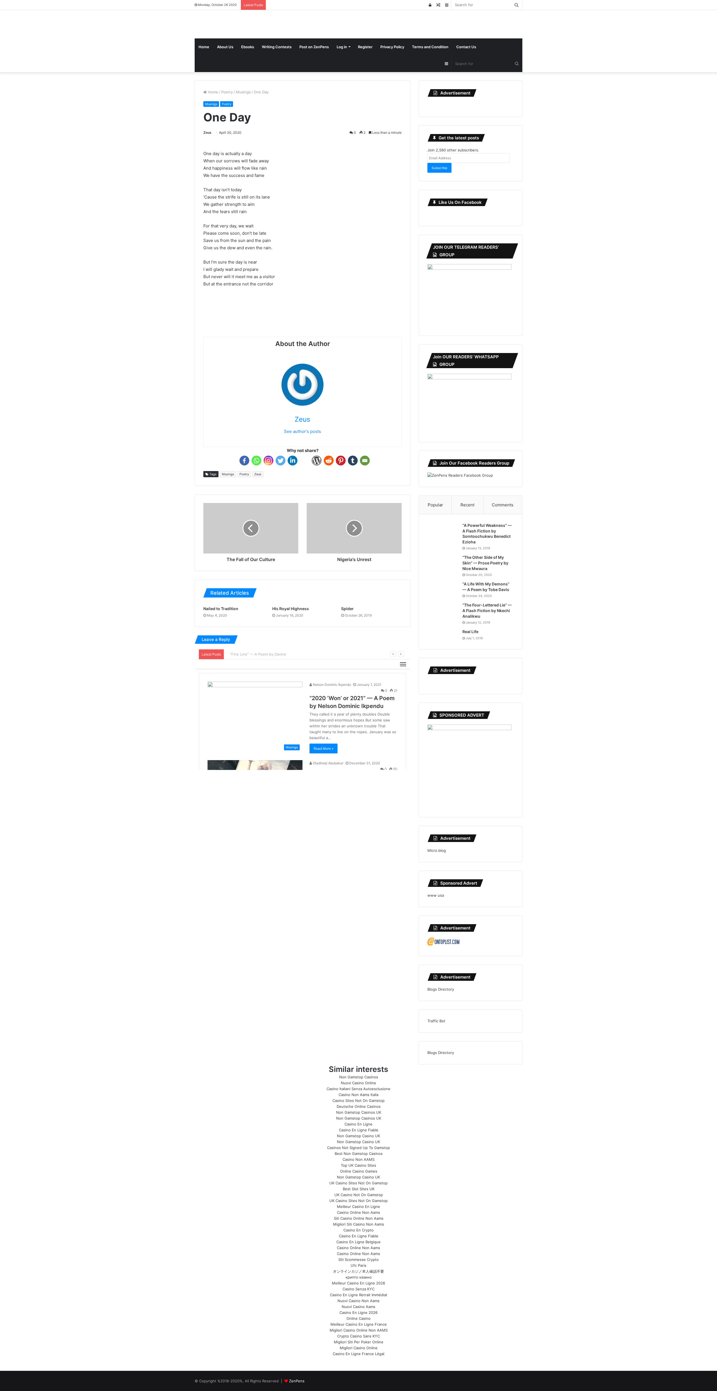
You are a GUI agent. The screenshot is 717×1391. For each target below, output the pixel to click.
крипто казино (359, 1277)
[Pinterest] (341, 460)
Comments (502, 505)
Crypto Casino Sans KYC (358, 1336)
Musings (243, 92)
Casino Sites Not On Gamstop (358, 1100)
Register (365, 47)
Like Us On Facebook (460, 202)
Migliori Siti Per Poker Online (358, 1342)
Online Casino (358, 1318)
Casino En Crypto (358, 1230)
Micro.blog (436, 850)
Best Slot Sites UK (358, 1189)
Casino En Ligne (358, 1124)
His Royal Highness (290, 608)
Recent (467, 505)
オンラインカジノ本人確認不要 (358, 1271)
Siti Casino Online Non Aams (358, 1218)
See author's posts (302, 431)
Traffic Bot (436, 1021)
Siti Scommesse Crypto (358, 1259)
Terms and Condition (430, 47)
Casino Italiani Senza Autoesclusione (358, 1088)
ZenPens (296, 1381)
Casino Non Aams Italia (358, 1094)
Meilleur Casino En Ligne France (358, 1324)
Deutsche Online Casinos (359, 1106)
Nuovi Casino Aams (358, 1306)
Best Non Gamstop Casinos (359, 1153)
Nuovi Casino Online (358, 1083)
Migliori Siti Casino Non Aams (358, 1224)
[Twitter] (280, 460)
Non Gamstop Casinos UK (358, 1112)
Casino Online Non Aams (358, 1212)
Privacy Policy (392, 47)
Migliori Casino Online (359, 1348)
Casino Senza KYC (358, 1289)
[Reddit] (329, 460)
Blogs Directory (440, 989)
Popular (435, 505)
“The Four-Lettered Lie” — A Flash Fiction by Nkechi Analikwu (487, 610)
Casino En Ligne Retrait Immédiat (358, 1295)
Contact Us (466, 47)
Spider (347, 608)
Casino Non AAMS (358, 1159)
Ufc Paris (358, 1265)
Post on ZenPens (314, 47)
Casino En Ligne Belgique (358, 1242)
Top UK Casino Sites (358, 1165)
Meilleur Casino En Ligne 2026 (358, 1283)
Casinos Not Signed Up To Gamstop (358, 1147)
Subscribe (439, 168)
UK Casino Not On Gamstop (358, 1194)
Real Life (470, 631)
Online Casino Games (358, 1171)
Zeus (207, 132)
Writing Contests (277, 47)
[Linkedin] (292, 460)
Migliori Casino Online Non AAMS (359, 1330)
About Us (225, 47)
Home (204, 47)
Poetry (227, 92)
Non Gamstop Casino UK (358, 1136)
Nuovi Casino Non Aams (358, 1300)
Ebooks (247, 47)
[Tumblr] (353, 460)
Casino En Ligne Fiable (358, 1130)
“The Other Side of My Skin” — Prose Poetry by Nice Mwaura (485, 563)
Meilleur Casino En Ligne (358, 1206)
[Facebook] (244, 460)
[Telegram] (304, 460)
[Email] (365, 460)
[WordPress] (317, 460)
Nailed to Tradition (220, 608)
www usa (435, 895)
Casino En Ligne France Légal (358, 1353)
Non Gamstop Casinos (358, 1077)
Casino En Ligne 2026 (358, 1312)
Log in (342, 47)
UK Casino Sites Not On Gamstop (358, 1183)
